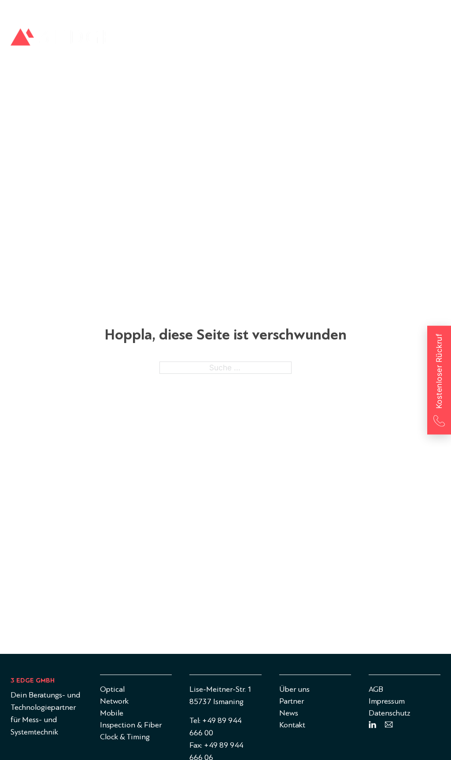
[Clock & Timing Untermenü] (425, 40)
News (441, 11)
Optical (138, 39)
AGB (376, 689)
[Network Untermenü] (213, 40)
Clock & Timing (391, 39)
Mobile (242, 39)
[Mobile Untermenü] (262, 40)
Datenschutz (389, 713)
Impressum (387, 701)
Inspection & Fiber (310, 39)
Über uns (376, 11)
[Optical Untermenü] (159, 40)
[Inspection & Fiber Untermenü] (349, 40)
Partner (411, 11)
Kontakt (292, 725)
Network (190, 39)
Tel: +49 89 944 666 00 (215, 727)
